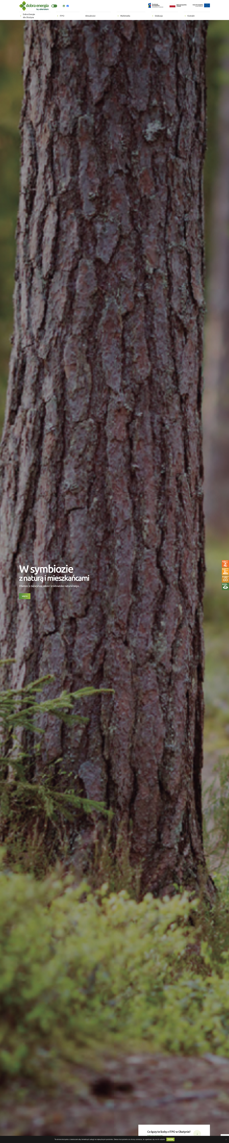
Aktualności (90, 16)
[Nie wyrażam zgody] (226, 1139)
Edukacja (159, 16)
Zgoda (170, 1139)
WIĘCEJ (25, 596)
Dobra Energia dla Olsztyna (29, 15)
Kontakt (191, 16)
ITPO (62, 16)
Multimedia (125, 16)
